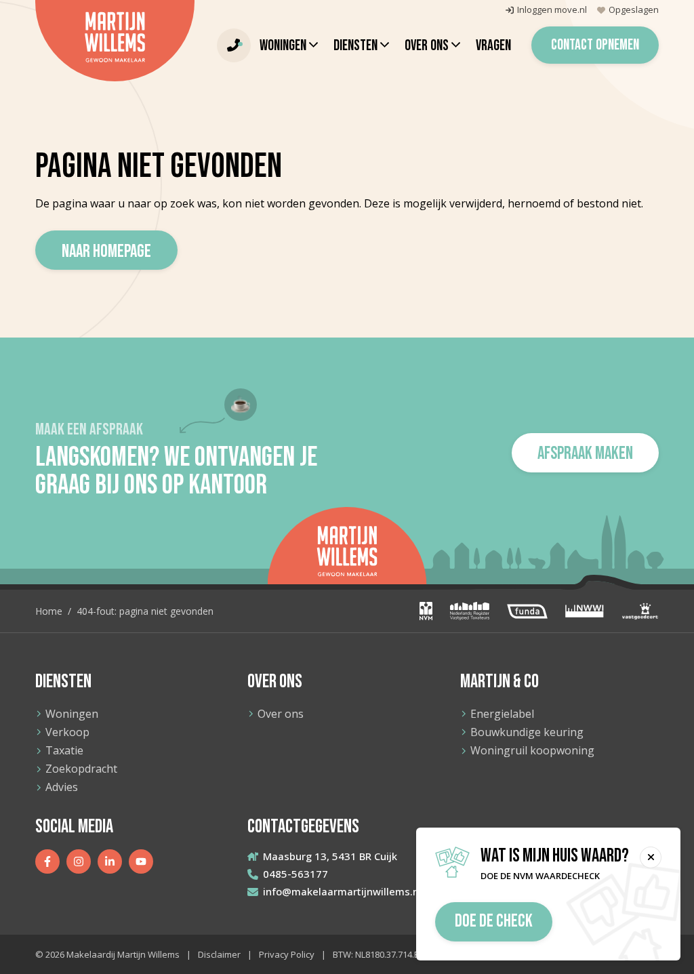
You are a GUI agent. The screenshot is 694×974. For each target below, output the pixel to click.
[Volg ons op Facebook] (47, 861)
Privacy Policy (286, 954)
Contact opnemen (595, 45)
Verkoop (67, 732)
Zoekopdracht (81, 768)
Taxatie (64, 750)
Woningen (71, 713)
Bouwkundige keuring (527, 732)
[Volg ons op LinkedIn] (110, 861)
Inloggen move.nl (552, 9)
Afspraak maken (585, 453)
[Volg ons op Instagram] (78, 861)
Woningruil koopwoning (532, 750)
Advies (61, 786)
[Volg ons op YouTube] (141, 861)
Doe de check (494, 921)
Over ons (281, 713)
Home (48, 611)
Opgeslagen (634, 9)
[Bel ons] (233, 45)
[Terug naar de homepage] (115, 40)
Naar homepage (106, 251)
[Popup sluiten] (650, 857)
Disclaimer (219, 954)
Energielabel (502, 713)
